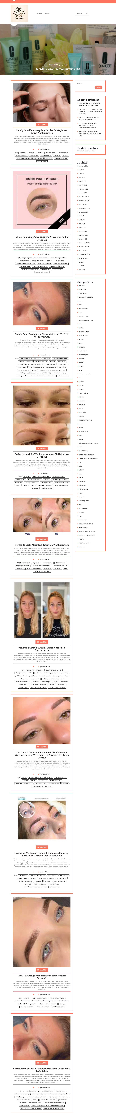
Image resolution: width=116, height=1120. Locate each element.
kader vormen (24, 679)
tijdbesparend (25, 1105)
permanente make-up (40, 266)
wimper (81, 539)
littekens (82, 401)
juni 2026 (82, 174)
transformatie (23, 684)
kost (80, 370)
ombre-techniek (25, 266)
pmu (62, 266)
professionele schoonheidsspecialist (30, 1103)
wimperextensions (85, 543)
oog (80, 447)
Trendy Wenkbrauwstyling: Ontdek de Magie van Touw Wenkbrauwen (42, 131)
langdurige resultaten (22, 566)
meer (81, 424)
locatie (33, 780)
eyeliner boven (84, 332)
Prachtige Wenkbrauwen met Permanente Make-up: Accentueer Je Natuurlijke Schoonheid (42, 854)
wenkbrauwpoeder (57, 1007)
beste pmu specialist (86, 297)
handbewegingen (21, 155)
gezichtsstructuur (20, 676)
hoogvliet (82, 359)
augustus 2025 (83, 212)
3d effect (27, 476)
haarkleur (55, 479)
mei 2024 (82, 270)
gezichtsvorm (60, 1091)
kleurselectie (36, 1001)
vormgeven (61, 684)
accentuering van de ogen (34, 670)
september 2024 (84, 254)
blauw (81, 301)
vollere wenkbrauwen (42, 272)
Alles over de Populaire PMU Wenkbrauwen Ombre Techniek (41, 238)
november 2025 (84, 201)
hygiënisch (61, 361)
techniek (65, 783)
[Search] (87, 13)
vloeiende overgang (27, 1007)
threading (49, 158)
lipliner (81, 385)
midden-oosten (46, 155)
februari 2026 (83, 189)
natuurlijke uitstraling (44, 263)
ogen (80, 435)
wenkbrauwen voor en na (38, 687)
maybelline (82, 412)
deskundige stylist (58, 476)
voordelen (35, 488)
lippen (81, 389)
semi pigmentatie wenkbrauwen (29, 373)
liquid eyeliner (83, 393)
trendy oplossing (59, 373)
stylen (56, 682)
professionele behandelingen (41, 682)
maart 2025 (83, 231)
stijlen (25, 485)
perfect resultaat (24, 370)
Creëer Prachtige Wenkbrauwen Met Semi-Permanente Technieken (41, 1070)
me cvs (81, 416)
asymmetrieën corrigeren (53, 670)
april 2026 (82, 181)
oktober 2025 (83, 204)
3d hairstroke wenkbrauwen (41, 476)
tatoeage (82, 482)
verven (81, 512)
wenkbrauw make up (86, 524)
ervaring (31, 777)
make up (82, 405)
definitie (31, 153)
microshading (22, 367)
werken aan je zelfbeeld (87, 535)
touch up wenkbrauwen (34, 568)
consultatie (46, 358)
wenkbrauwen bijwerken (87, 531)
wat (80, 516)
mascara (82, 409)
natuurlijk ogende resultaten (47, 878)
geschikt (46, 479)
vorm (65, 568)
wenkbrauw (83, 520)
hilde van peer (83, 355)
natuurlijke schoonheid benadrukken (53, 679)
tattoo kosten (83, 489)
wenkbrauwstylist (47, 488)
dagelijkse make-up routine (24, 673)
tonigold (81, 497)
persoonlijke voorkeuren (48, 1100)
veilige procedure (22, 376)
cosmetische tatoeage (60, 358)
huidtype (49, 261)
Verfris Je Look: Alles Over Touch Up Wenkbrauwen (42, 545)
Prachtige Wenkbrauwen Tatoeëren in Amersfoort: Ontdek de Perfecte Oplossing (91, 111)
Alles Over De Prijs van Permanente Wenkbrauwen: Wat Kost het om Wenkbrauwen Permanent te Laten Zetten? (42, 755)
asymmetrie (26, 563)
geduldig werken (51, 153)
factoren (49, 777)
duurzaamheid (24, 261)
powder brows (57, 269)
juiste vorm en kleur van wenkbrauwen (44, 1094)
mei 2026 (82, 178)
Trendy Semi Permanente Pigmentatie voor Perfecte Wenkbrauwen (42, 335)
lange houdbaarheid (37, 364)
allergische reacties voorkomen (30, 358)
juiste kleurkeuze (22, 364)
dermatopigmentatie (86, 320)
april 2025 (82, 227)
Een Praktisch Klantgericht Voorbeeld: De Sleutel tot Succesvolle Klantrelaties (88, 125)
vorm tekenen (42, 161)
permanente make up (86, 455)
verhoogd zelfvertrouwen (38, 684)
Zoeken (79, 83)
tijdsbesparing (46, 373)
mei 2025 (82, 224)
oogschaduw (83, 451)
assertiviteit (83, 289)
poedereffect (46, 269)
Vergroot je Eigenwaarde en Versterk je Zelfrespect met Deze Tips (90, 133)
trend (32, 485)
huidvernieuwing (47, 563)
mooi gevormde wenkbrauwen (26, 263)
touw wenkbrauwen (61, 158)
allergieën (23, 153)
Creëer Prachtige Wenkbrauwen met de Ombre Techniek (42, 977)
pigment (38, 881)
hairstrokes (82, 351)
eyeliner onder (84, 336)
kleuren (81, 366)
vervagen (62, 1004)
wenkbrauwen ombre (42, 1007)
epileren (40, 153)
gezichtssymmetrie (35, 676)
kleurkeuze (18, 482)
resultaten (48, 881)
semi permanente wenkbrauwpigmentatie (52, 370)
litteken (81, 397)
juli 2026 (81, 170)
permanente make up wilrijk (88, 458)
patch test (62, 367)
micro (81, 428)
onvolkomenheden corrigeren (41, 566)
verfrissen (57, 568)
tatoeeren (82, 485)
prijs (80, 466)
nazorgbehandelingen (60, 263)
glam (80, 343)
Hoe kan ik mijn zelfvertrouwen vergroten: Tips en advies (89, 118)
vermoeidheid (83, 508)
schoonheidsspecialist (23, 158)
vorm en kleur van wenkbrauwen (31, 1108)
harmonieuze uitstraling (51, 676)
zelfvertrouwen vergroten (57, 687)
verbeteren (47, 568)
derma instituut (84, 316)
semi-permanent (59, 881)
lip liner (81, 382)
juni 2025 (82, 220)
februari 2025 (83, 235)
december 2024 (84, 243)
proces (34, 370)
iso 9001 (81, 362)
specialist (28, 884)
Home (51, 65)
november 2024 (84, 247)
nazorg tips (63, 878)
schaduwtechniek (54, 783)
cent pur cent (83, 309)
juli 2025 (81, 216)
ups (80, 505)
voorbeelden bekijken (61, 485)
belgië (24, 777)
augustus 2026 (83, 166)
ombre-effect (22, 1004)
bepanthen (82, 293)
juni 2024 (82, 266)
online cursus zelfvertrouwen (88, 443)
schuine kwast (43, 1004)
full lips (81, 339)
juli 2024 (81, 262)
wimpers (82, 547)
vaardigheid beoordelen (44, 485)
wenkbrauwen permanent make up (35, 887)
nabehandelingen (55, 780)
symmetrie (64, 682)
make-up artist (50, 364)
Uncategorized (84, 501)
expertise (40, 777)
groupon (82, 347)
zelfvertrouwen (62, 376)
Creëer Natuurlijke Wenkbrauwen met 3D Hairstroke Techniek (42, 455)
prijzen (81, 470)
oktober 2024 (83, 251)
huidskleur (65, 479)
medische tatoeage (85, 420)
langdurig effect (64, 1094)
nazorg (35, 1100)
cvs (80, 312)
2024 (57, 65)
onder (81, 439)
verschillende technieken (39, 1105)
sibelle (81, 478)
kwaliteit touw (34, 155)
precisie (65, 155)
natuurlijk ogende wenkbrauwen (58, 1097)
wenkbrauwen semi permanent (53, 1108)
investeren (65, 676)
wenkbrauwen (50, 376)
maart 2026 (83, 185)
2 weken (81, 286)
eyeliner (81, 328)
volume (52, 684)
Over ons (39, 13)
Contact (46, 13)
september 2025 (84, 208)
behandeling (23, 875)
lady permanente (85, 374)
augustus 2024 (83, 258)
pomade (32, 1004)
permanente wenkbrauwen (24, 783)
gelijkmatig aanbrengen (39, 998)
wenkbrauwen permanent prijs (42, 786)
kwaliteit (25, 780)
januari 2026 (83, 193)
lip (79, 378)
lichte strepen (47, 1001)
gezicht (52, 361)
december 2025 (84, 197)
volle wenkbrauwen (36, 376)
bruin (80, 305)
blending (26, 998)
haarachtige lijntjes (38, 261)
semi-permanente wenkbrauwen (54, 1103)
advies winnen (43, 258)
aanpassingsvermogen (29, 258)
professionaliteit (40, 783)
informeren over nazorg (22, 1094)
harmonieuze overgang (57, 998)
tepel (80, 493)
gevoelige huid (63, 153)
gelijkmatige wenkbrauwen (52, 673)
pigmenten (54, 266)
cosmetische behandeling (31, 1091)
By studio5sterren (45, 149)
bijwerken (36, 563)
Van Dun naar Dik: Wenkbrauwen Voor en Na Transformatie (41, 649)
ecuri (80, 324)
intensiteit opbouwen (22, 1001)
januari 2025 (83, 239)
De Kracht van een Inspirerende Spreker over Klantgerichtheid (89, 104)
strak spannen (38, 158)
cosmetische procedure (58, 258)
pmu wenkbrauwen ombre (30, 269)
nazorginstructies (51, 367)
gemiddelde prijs (60, 777)
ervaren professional (25, 361)
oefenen (57, 155)
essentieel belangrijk (41, 361)
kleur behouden (60, 563)
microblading (60, 261)
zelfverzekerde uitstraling (42, 571)
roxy (80, 474)
